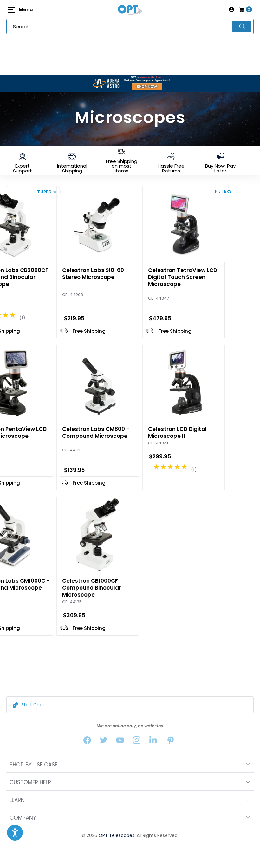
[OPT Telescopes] (130, 9)
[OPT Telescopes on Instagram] (136, 742)
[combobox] (130, 26)
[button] (15, 833)
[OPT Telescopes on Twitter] (103, 742)
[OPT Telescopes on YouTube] (120, 742)
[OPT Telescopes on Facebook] (87, 742)
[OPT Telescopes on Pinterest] (171, 742)
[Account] (231, 9)
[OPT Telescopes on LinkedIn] (153, 742)
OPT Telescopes (116, 835)
